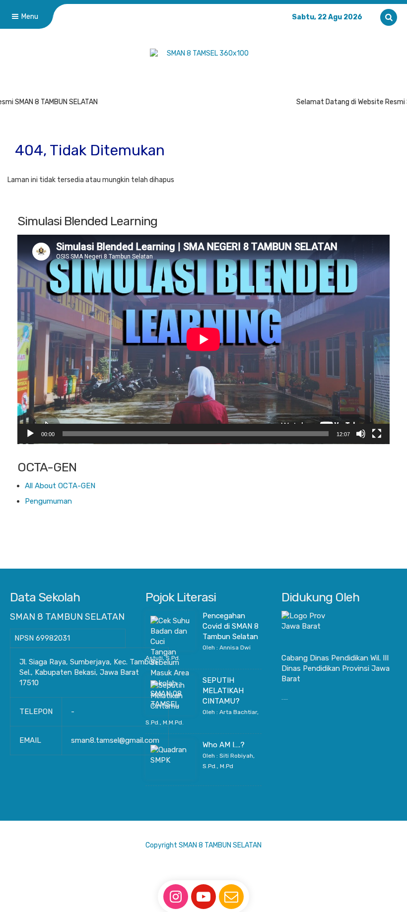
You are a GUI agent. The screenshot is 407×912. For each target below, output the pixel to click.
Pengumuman (48, 501)
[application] (203, 339)
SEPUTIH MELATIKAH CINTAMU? (223, 691)
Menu (29, 16)
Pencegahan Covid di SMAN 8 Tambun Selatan (231, 626)
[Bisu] (361, 434)
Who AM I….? (224, 744)
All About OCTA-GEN (60, 485)
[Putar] (30, 434)
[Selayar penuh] (377, 434)
